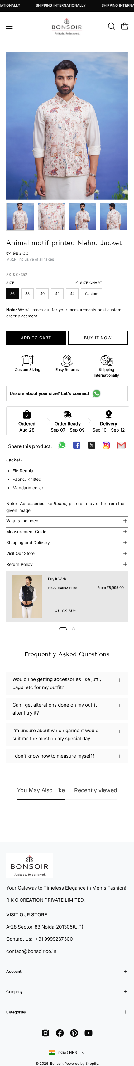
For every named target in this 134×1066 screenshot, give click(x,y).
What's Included (22, 520)
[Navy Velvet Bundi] (27, 596)
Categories (16, 1012)
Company (14, 991)
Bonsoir (56, 1063)
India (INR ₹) (68, 1052)
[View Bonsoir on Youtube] (88, 1033)
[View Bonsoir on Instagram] (45, 1033)
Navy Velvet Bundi (63, 588)
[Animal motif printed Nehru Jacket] (20, 217)
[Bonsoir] (67, 26)
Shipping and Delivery (28, 542)
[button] (111, 26)
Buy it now (98, 337)
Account (14, 971)
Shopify (91, 1063)
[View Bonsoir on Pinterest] (74, 1033)
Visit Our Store (20, 553)
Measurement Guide (26, 531)
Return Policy (19, 564)
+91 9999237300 (54, 939)
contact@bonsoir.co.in (31, 951)
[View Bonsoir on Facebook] (60, 1033)
